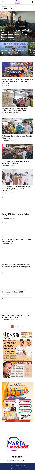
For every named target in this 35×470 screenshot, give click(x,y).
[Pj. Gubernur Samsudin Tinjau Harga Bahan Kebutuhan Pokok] (17, 151)
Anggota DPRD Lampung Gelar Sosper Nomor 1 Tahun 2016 (16, 316)
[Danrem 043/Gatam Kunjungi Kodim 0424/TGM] (17, 204)
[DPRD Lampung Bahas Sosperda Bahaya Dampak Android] (17, 229)
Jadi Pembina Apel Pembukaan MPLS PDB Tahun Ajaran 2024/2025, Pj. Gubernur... (16, 189)
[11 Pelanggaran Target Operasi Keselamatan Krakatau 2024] (17, 280)
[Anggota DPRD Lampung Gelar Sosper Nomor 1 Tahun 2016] (17, 305)
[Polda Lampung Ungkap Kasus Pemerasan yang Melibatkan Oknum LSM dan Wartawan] (17, 69)
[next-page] (22, 326)
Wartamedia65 (4, 39)
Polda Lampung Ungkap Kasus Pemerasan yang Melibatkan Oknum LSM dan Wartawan (17, 81)
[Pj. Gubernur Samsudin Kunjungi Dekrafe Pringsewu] (17, 126)
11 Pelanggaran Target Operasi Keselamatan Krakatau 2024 (13, 291)
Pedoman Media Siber (20, 465)
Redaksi (11, 465)
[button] (2, 2)
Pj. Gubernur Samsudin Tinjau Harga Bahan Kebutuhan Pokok (15, 162)
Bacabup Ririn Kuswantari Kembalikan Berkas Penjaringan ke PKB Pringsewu (16, 266)
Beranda (4, 6)
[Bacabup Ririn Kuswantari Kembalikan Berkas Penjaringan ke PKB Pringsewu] (17, 255)
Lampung (9, 6)
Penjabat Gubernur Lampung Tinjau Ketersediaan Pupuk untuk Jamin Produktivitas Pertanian (15, 111)
